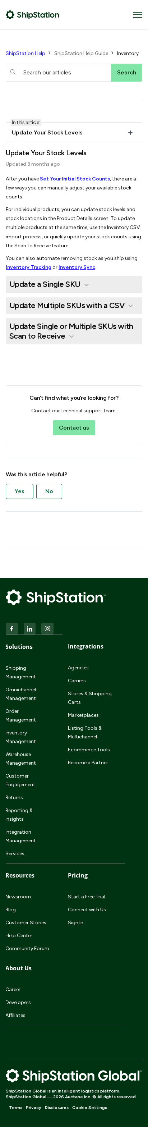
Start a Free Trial (86, 897)
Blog (10, 910)
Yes (19, 491)
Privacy (33, 1107)
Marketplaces (83, 715)
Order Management (20, 715)
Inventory (128, 53)
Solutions (19, 647)
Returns (14, 797)
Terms (15, 1107)
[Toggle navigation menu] (137, 15)
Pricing (78, 875)
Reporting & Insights (19, 814)
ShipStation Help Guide (81, 53)
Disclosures (57, 1107)
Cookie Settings (89, 1107)
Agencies (78, 668)
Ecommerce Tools (89, 750)
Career (12, 989)
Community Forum (27, 948)
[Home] (32, 14)
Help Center (18, 936)
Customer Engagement (20, 780)
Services (14, 854)
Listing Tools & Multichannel (85, 732)
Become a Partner (88, 763)
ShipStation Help (25, 53)
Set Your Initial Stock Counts (75, 179)
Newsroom (18, 897)
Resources (19, 875)
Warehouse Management (20, 758)
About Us (18, 968)
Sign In (75, 923)
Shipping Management (20, 672)
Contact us (74, 427)
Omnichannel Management (20, 694)
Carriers (77, 681)
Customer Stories (25, 923)
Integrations (85, 646)
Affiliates (15, 1015)
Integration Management (20, 836)
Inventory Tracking (28, 267)
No (49, 491)
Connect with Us (87, 910)
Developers (18, 1002)
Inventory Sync (77, 267)
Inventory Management (20, 737)
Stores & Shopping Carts (90, 698)
